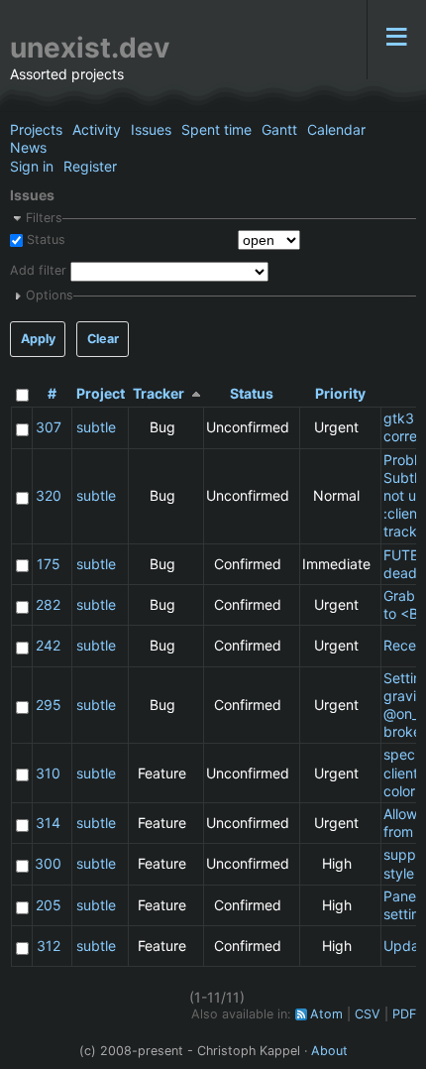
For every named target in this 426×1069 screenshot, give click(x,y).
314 (48, 822)
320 (48, 495)
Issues (151, 129)
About (329, 1050)
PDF (404, 1014)
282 (48, 604)
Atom (326, 1014)
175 (48, 563)
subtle (96, 426)
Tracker (158, 393)
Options (49, 295)
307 (48, 426)
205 (48, 904)
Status (44, 239)
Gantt (279, 129)
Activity (96, 129)
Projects (36, 129)
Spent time (216, 129)
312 (48, 945)
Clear (103, 338)
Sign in (31, 166)
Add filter (38, 271)
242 (48, 645)
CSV (367, 1014)
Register (90, 166)
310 (48, 773)
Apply (38, 338)
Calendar (336, 129)
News (28, 147)
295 (48, 704)
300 (48, 863)
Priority (340, 393)
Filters (44, 217)
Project (100, 393)
